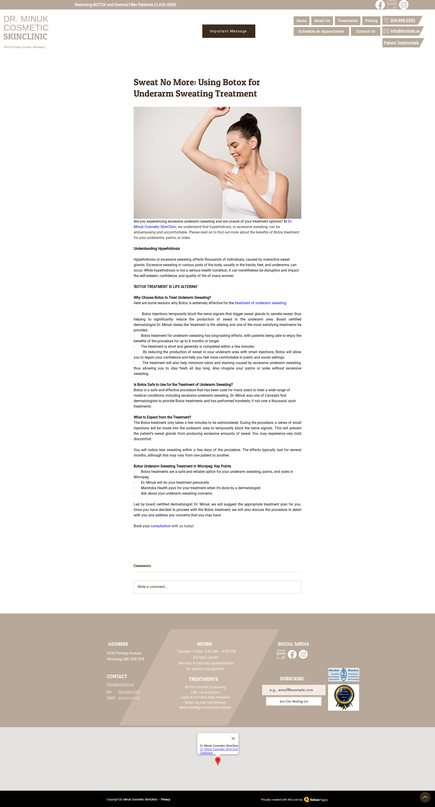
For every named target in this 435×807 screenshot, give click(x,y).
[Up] (425, 797)
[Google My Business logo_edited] (392, 5)
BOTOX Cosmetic (197, 687)
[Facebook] (380, 5)
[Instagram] (403, 5)
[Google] (281, 654)
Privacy (165, 799)
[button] (347, 20)
